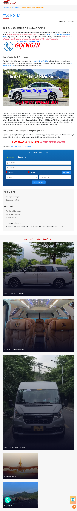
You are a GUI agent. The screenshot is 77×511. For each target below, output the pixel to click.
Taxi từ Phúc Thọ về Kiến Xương (21, 146)
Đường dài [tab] (23, 157)
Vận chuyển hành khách (13, 211)
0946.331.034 (32, 142)
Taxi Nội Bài (12, 15)
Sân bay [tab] (11, 157)
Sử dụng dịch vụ (11, 217)
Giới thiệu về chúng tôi (13, 197)
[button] (73, 2)
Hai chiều (10, 172)
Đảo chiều (66, 172)
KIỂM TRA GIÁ (38, 182)
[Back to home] (10, 2)
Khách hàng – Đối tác (12, 200)
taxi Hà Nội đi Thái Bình (41, 61)
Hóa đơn (32, 172)
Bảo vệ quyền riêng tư (13, 214)
